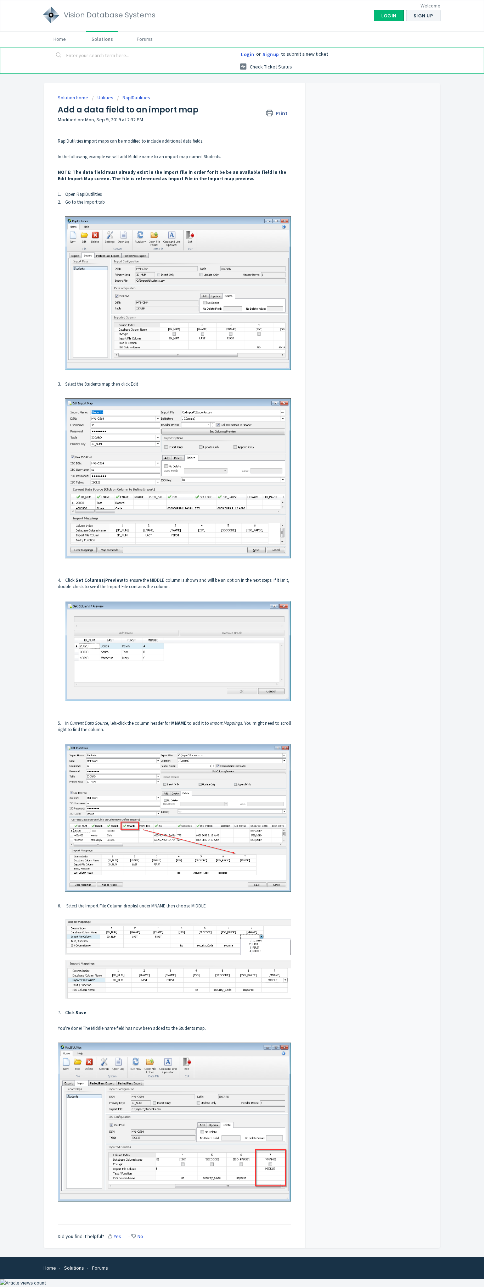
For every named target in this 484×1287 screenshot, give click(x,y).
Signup (271, 54)
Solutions (102, 39)
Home (60, 39)
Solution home (73, 97)
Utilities (105, 97)
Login (247, 54)
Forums (145, 39)
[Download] (229, 568)
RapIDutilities (136, 97)
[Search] (59, 56)
